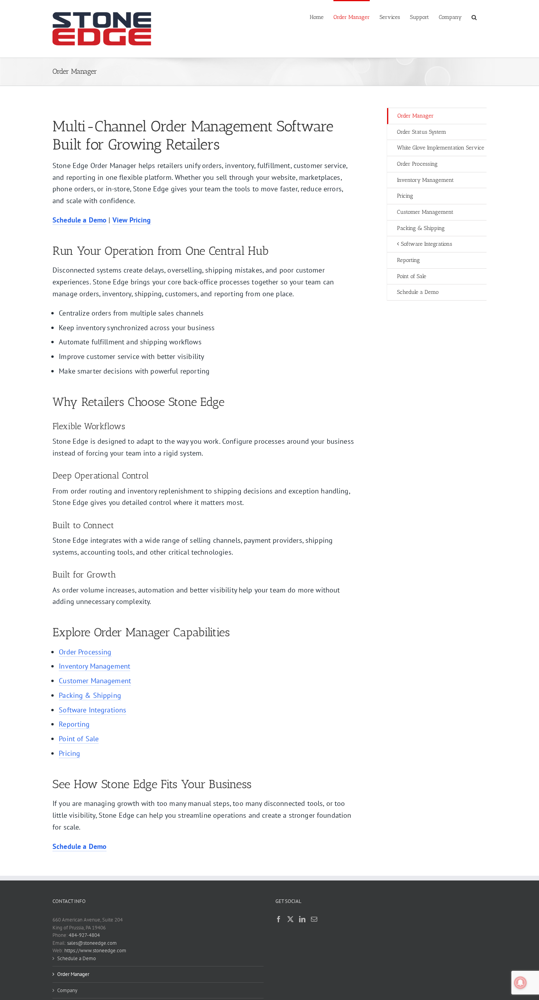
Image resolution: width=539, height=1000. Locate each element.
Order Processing (85, 651)
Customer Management (95, 680)
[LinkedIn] (302, 919)
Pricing (69, 753)
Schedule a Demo (76, 958)
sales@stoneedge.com (92, 943)
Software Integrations (92, 709)
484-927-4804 (84, 935)
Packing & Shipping (90, 695)
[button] (474, 16)
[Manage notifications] (520, 982)
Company (67, 990)
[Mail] (314, 919)
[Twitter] (290, 919)
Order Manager (415, 115)
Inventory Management (94, 666)
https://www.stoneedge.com (95, 950)
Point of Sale (79, 738)
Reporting (74, 724)
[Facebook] (278, 919)
